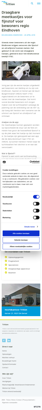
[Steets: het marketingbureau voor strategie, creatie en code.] (37, 406)
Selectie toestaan (21, 240)
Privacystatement (28, 400)
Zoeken (32, 2)
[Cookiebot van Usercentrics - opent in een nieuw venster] (29, 162)
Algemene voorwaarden (9, 402)
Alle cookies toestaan (21, 233)
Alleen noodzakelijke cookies (21, 246)
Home (13, 400)
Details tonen (29, 227)
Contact (19, 400)
